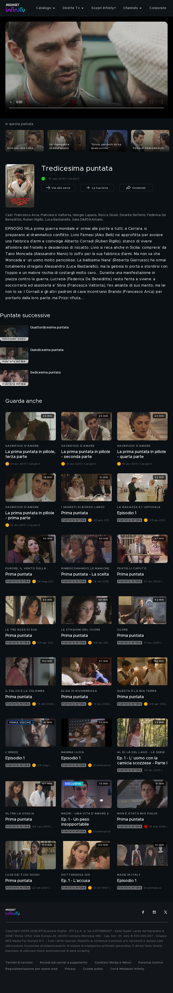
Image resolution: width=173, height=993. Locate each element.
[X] (166, 912)
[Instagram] (154, 912)
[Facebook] (143, 912)
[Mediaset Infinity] (15, 8)
